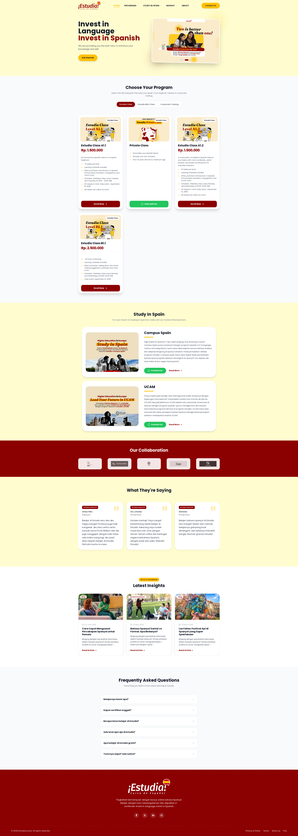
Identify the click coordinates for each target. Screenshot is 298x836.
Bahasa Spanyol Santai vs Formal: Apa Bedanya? (146, 630)
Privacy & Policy (253, 830)
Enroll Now (99, 204)
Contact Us (210, 5)
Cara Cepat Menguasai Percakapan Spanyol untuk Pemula (98, 631)
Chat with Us (150, 204)
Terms (266, 830)
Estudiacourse (25, 830)
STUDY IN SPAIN (151, 5)
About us (276, 830)
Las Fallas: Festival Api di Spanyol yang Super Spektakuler (193, 631)
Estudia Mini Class (146, 104)
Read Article (88, 650)
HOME (116, 5)
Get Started (88, 57)
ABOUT (185, 5)
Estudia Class (125, 104)
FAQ (285, 830)
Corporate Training (169, 104)
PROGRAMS (130, 5)
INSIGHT (170, 5)
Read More (174, 370)
